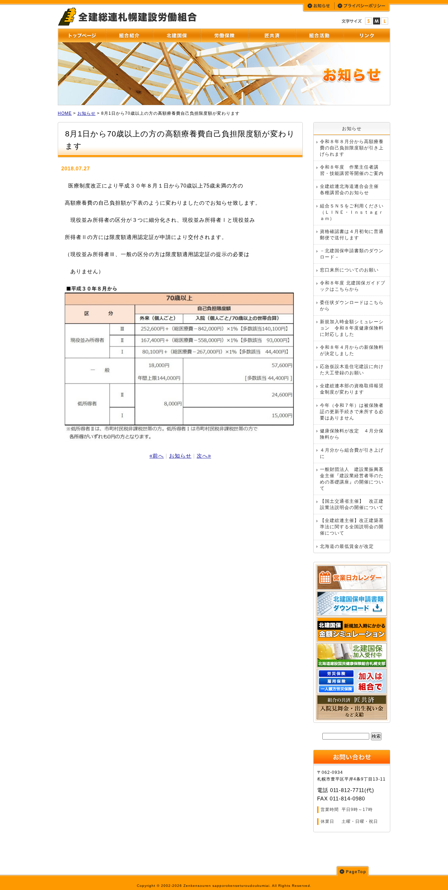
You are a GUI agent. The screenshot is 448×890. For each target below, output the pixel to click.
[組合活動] (319, 36)
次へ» (204, 456)
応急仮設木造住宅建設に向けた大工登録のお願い (352, 369)
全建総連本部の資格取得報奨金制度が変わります (352, 389)
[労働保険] (224, 36)
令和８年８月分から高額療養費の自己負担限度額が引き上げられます (352, 148)
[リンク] (366, 36)
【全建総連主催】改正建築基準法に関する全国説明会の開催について (352, 527)
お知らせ (86, 113)
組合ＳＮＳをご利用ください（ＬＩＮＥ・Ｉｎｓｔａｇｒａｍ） (352, 212)
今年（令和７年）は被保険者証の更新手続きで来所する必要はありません (352, 412)
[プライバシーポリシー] (362, 6)
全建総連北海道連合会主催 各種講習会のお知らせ (352, 189)
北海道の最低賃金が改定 (347, 546)
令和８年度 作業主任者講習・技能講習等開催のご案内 (352, 170)
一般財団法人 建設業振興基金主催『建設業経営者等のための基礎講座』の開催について (352, 479)
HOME (65, 113)
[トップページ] (81, 36)
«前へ (156, 456)
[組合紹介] (129, 36)
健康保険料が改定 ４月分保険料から (352, 434)
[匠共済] (271, 36)
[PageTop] (352, 871)
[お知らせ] (319, 6)
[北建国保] (177, 36)
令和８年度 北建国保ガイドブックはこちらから (352, 286)
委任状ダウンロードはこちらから (352, 305)
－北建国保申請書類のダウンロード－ (352, 254)
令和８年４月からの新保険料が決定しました (352, 350)
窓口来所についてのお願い (349, 270)
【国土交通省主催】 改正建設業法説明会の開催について (352, 504)
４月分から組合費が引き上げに (352, 453)
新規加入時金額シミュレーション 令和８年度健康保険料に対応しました (352, 328)
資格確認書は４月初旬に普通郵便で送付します (352, 234)
